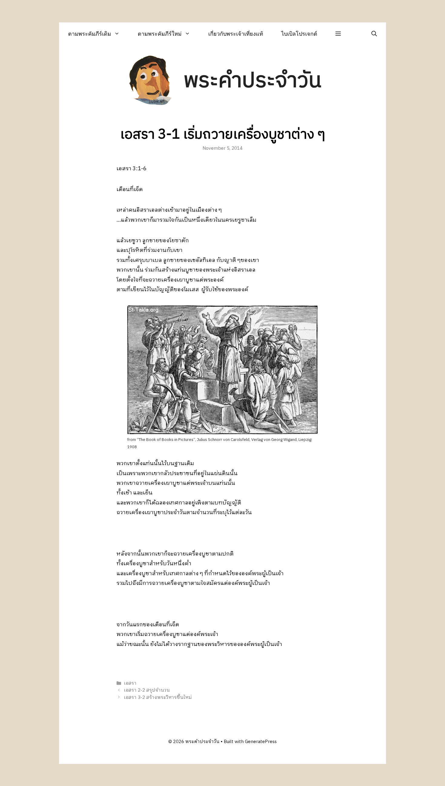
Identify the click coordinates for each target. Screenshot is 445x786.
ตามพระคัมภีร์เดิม (89, 34)
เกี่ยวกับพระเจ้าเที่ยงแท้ (235, 34)
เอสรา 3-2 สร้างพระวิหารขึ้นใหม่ (158, 697)
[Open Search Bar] (374, 33)
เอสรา (130, 683)
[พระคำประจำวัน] (151, 81)
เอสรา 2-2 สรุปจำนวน (147, 690)
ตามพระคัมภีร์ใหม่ (160, 34)
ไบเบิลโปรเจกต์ (299, 34)
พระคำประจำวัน (252, 81)
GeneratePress (261, 741)
